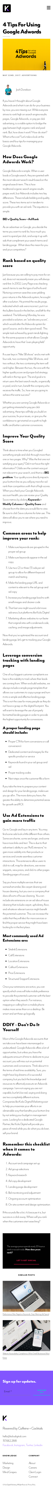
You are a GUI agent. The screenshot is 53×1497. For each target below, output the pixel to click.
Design (6, 1468)
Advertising (29, 75)
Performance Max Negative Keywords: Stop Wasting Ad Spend (26, 1314)
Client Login (35, 1472)
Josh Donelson (23, 89)
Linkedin (38, 1445)
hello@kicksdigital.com (14, 1436)
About (32, 1463)
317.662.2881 (10, 1441)
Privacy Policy (31, 1485)
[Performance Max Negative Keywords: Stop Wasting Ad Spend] (26, 1296)
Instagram (19, 1445)
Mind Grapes (10, 1472)
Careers (33, 1468)
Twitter (29, 1445)
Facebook (8, 1445)
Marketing (8, 1463)
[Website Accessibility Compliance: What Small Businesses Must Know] (26, 1335)
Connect (33, 1477)
